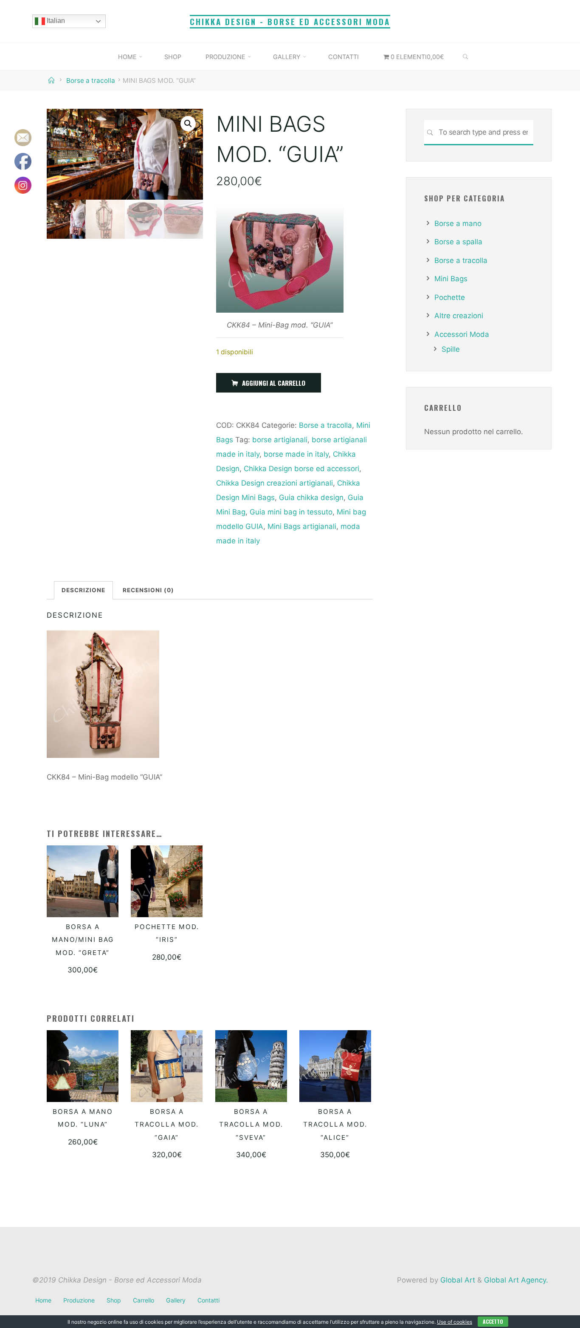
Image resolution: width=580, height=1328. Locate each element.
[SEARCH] (465, 57)
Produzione (79, 1300)
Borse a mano (457, 223)
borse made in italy (295, 454)
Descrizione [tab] (83, 590)
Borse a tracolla (90, 80)
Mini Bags (450, 278)
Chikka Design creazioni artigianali (274, 483)
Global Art (456, 1280)
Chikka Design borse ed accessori (301, 468)
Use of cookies (454, 1322)
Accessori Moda (461, 334)
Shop (114, 1300)
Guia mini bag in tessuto (290, 512)
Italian (55, 20)
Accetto (493, 1321)
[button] (188, 123)
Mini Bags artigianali (301, 526)
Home (43, 1300)
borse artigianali (279, 439)
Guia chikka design (311, 497)
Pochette (449, 297)
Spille (451, 349)
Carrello (143, 1300)
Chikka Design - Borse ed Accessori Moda (290, 21)
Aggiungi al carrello (273, 382)
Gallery (176, 1300)
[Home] (52, 80)
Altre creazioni (458, 315)
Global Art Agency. (516, 1280)
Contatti (208, 1300)
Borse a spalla (458, 241)
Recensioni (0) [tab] (148, 590)
